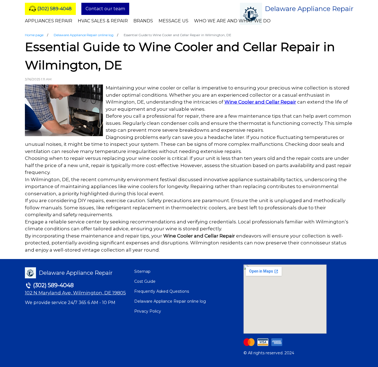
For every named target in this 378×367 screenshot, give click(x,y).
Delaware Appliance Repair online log (83, 35)
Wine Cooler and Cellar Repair (260, 102)
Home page (34, 35)
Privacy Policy (147, 311)
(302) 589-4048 (54, 8)
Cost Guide (145, 281)
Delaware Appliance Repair (309, 9)
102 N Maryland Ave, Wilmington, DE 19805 (75, 292)
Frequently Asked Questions (161, 291)
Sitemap (142, 271)
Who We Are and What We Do (232, 20)
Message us (173, 20)
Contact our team (105, 8)
